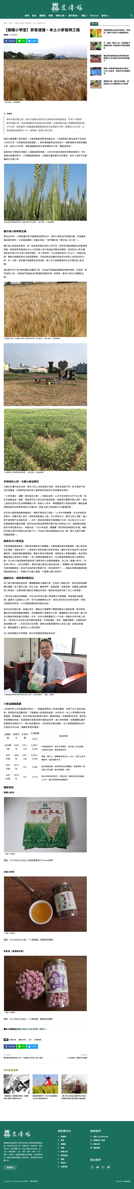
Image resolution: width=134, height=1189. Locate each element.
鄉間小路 (13, 1039)
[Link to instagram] (103, 1167)
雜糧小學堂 (22, 1039)
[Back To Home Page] (24, 1133)
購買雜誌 (96, 1147)
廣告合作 (96, 1144)
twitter (34, 41)
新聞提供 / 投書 (99, 1140)
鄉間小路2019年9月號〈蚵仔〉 (30, 1029)
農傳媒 (6, 35)
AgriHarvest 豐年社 (22, 1181)
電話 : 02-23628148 (100, 1136)
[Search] (131, 15)
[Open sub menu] (65, 16)
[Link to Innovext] (127, 1181)
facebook (12, 41)
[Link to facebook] (92, 1167)
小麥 (29, 1039)
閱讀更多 (10, 1167)
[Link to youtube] (97, 1167)
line (23, 41)
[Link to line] (108, 1167)
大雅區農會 (37, 1039)
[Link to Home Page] (67, 6)
